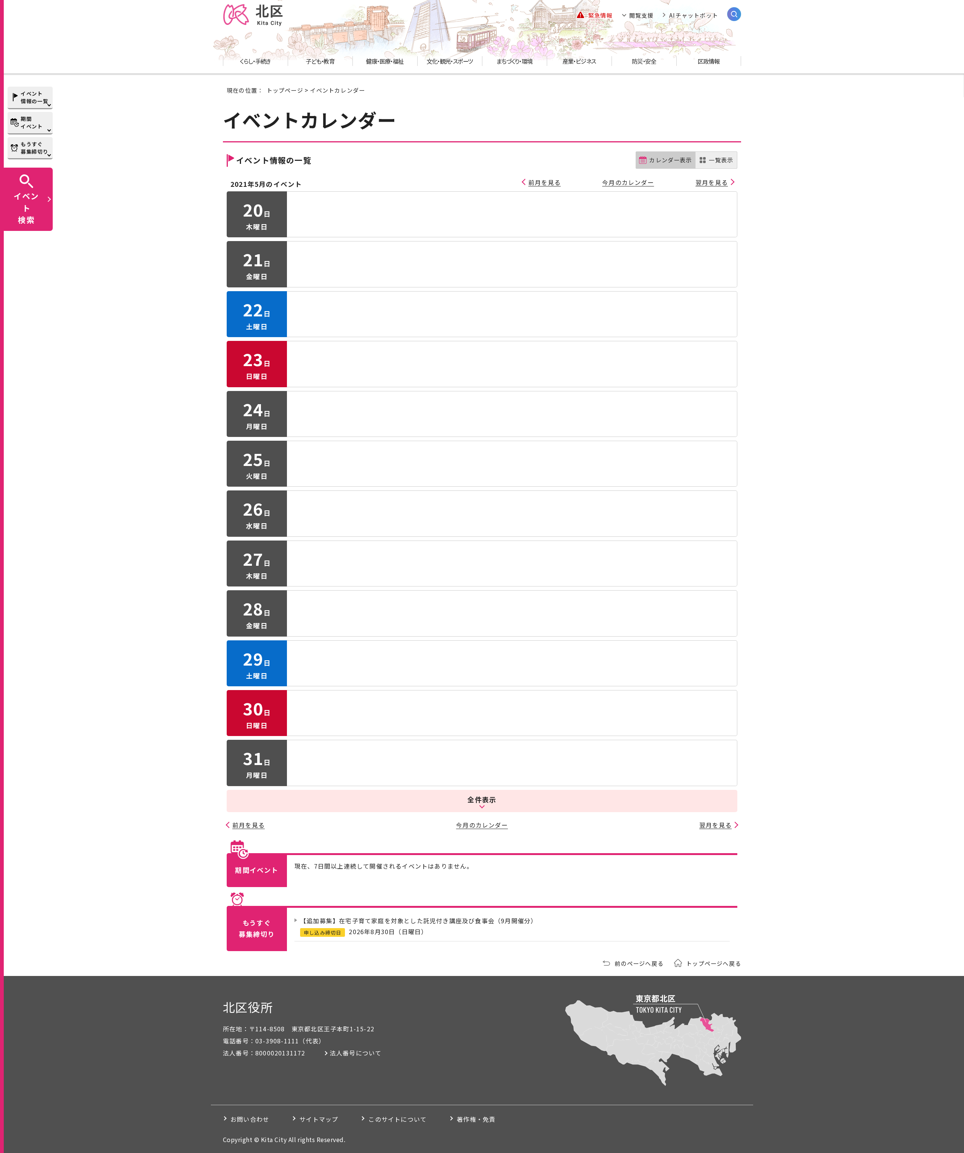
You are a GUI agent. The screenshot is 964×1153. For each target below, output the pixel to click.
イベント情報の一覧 (34, 97)
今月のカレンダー (628, 182)
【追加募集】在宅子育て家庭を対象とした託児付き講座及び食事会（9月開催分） (418, 920)
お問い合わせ (249, 1119)
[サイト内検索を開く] (734, 14)
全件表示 (481, 799)
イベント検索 (26, 207)
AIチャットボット (693, 15)
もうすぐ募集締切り (34, 147)
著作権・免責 (476, 1119)
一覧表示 (721, 160)
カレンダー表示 (670, 160)
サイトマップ (318, 1119)
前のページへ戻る (639, 963)
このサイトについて (397, 1119)
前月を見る (544, 182)
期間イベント (32, 122)
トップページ (285, 90)
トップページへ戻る (713, 963)
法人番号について (356, 1052)
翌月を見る (712, 182)
